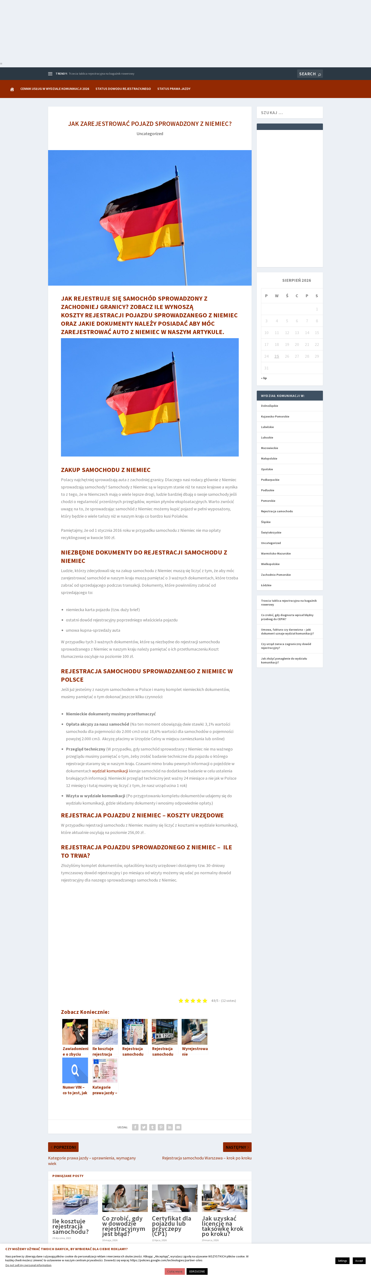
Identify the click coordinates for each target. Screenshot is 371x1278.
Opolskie (267, 469)
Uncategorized (150, 133)
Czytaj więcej (174, 1271)
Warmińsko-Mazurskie (276, 553)
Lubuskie (267, 437)
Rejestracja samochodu (277, 511)
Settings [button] (342, 1261)
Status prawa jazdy (173, 88)
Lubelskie (267, 427)
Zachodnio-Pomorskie (276, 575)
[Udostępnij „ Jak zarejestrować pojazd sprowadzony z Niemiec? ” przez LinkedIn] (169, 1127)
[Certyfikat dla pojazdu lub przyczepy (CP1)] (175, 1198)
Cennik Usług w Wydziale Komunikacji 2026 (54, 88)
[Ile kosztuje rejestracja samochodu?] (75, 1200)
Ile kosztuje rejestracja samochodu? (70, 1226)
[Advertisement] (129, 30)
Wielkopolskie (270, 564)
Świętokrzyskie (271, 532)
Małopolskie (269, 458)
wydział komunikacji (110, 770)
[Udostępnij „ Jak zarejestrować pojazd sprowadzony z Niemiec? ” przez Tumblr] (152, 1127)
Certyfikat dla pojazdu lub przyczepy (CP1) (171, 1226)
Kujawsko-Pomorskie (275, 416)
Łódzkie (266, 585)
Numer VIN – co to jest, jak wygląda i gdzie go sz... (100, 73)
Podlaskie (267, 490)
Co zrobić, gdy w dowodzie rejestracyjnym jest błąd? (123, 1226)
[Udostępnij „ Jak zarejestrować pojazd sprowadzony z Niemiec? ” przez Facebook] (135, 1127)
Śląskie (266, 522)
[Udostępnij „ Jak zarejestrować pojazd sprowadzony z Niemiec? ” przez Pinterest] (161, 1127)
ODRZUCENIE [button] (197, 1271)
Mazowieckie (269, 448)
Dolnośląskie (269, 406)
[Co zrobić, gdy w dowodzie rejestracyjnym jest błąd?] (125, 1198)
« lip (264, 378)
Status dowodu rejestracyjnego (123, 88)
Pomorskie (268, 501)
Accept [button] (359, 1261)
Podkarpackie (270, 480)
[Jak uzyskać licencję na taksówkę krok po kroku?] (224, 1198)
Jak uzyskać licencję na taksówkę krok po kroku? (223, 1226)
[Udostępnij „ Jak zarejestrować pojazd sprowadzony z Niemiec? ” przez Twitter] (144, 1127)
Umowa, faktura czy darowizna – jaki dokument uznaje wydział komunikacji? (287, 631)
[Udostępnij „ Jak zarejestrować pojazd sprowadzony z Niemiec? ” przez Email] (178, 1127)
